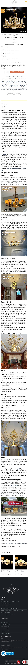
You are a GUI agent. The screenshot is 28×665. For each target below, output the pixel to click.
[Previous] (1, 565)
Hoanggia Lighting (14, 485)
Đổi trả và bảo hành (4, 628)
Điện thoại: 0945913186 (5, 612)
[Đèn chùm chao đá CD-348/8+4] (7, 562)
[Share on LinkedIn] (20, 94)
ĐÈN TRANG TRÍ (11, 34)
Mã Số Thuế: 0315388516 (6, 603)
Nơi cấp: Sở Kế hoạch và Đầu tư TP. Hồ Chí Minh (10, 608)
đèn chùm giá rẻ (8, 85)
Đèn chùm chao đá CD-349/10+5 (19, 572)
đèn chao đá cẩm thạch (19, 78)
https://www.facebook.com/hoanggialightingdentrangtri (16, 543)
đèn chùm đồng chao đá (17, 81)
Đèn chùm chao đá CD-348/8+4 (5, 572)
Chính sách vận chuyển (5, 626)
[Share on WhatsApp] (8, 94)
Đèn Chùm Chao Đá (13, 76)
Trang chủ (3, 34)
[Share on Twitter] (13, 94)
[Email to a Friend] (15, 94)
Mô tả (2, 101)
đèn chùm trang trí (15, 88)
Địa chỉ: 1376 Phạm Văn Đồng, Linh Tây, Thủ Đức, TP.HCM (12, 610)
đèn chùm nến (6, 86)
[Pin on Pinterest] (17, 94)
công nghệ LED (17, 469)
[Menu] (2, 2)
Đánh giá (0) (3, 106)
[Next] (27, 565)
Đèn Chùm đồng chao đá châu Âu (18, 82)
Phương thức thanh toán (5, 624)
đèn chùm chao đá (15, 80)
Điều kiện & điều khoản (5, 633)
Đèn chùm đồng (4, 154)
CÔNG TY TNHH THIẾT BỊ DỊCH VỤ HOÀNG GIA (10, 601)
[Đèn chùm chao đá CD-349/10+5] (21, 562)
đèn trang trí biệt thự (18, 89)
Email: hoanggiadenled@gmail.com (8, 614)
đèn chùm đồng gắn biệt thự (14, 84)
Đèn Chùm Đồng (20, 76)
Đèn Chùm (18, 34)
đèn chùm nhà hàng (23, 86)
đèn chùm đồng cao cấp (7, 81)
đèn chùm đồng (23, 80)
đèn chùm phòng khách (6, 88)
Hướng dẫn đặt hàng (5, 622)
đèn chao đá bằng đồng (10, 78)
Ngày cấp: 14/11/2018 (5, 606)
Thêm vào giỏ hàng (17, 72)
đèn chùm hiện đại (15, 85)
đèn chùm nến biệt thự (13, 86)
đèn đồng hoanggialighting (8, 89)
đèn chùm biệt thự (8, 80)
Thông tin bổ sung (4, 104)
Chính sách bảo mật (5, 631)
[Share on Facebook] (10, 94)
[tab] (14, 101)
